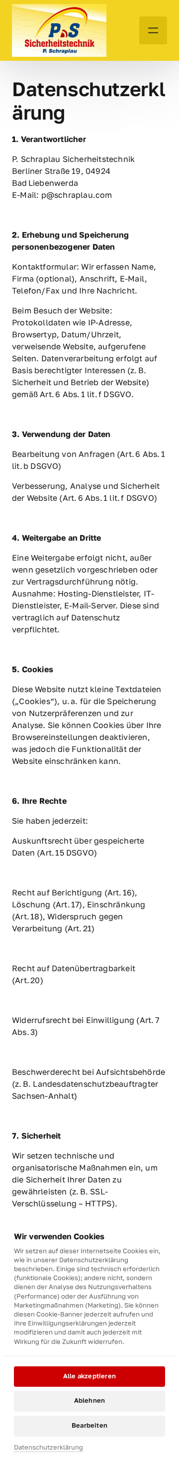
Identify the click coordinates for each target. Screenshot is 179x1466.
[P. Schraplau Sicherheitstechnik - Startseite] (59, 30)
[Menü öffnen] (153, 30)
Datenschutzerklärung (48, 1448)
